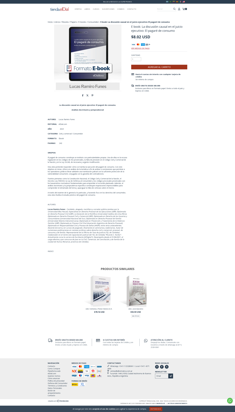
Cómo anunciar (54, 378)
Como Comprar (54, 368)
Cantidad (135, 55)
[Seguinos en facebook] (162, 367)
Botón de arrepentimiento (54, 391)
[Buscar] (174, 9)
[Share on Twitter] (87, 95)
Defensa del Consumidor (57, 383)
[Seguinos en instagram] (157, 367)
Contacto (131, 9)
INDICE (50, 251)
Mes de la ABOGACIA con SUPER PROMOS (117, 2)
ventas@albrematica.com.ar (121, 371)
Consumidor (93, 22)
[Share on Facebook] (82, 95)
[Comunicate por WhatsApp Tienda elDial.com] (230, 400)
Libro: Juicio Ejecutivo (135, 309)
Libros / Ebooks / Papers (65, 22)
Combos (120, 9)
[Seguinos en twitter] (167, 367)
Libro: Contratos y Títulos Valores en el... (99, 309)
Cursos (96, 9)
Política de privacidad (56, 381)
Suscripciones (108, 9)
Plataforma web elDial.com (54, 372)
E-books (82, 22)
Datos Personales (55, 388)
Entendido (156, 409)
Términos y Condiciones (57, 386)
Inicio (50, 22)
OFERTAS (78, 9)
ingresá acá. (160, 403)
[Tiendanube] (58, 401)
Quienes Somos (54, 376)
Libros (87, 9)
